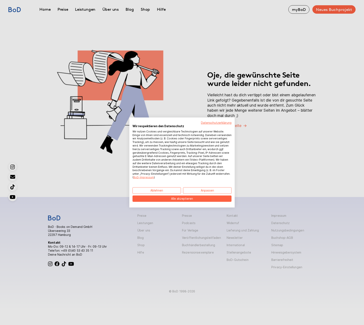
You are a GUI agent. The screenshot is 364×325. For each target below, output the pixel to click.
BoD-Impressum (143, 177)
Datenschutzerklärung (216, 122)
